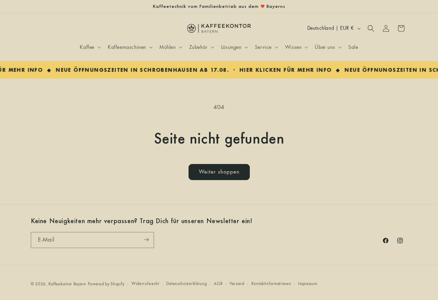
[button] (90, 47)
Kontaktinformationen (271, 284)
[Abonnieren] (146, 240)
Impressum (307, 284)
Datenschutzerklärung (186, 284)
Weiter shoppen (219, 172)
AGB (218, 284)
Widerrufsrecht (145, 284)
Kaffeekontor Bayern (67, 284)
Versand (237, 284)
